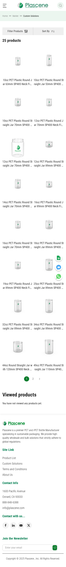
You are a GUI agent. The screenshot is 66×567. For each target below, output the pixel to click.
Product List (9, 458)
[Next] (39, 378)
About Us (7, 474)
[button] (4, 5)
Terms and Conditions (14, 469)
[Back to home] (33, 5)
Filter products (15, 31)
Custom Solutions (12, 463)
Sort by (46, 31)
